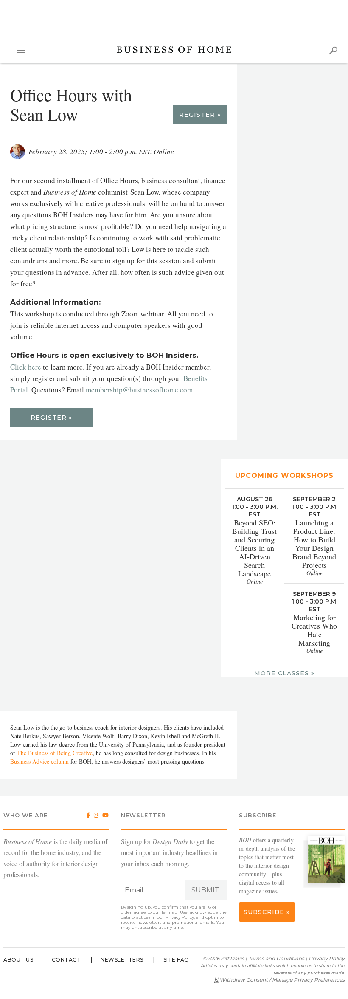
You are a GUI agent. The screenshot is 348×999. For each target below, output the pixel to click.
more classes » (284, 673)
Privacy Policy (180, 917)
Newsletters (122, 960)
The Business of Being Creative (55, 753)
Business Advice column (39, 761)
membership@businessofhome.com (139, 390)
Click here (25, 367)
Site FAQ (176, 960)
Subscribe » (267, 912)
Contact (66, 960)
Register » (200, 115)
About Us (18, 960)
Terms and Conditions (276, 958)
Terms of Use (174, 912)
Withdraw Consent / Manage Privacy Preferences (282, 979)
